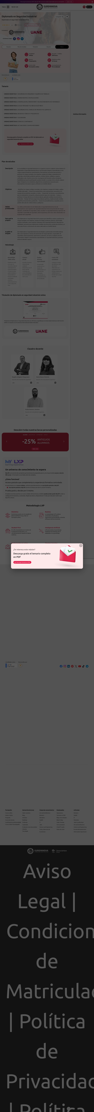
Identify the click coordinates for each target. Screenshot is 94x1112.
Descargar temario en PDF (23, 562)
